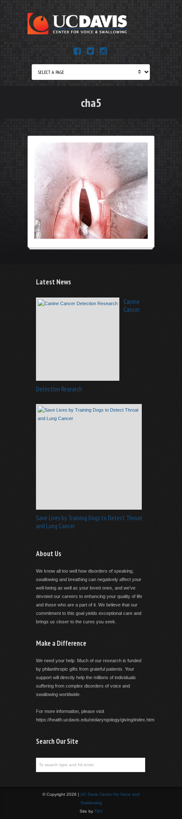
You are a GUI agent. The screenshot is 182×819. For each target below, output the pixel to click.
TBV (98, 811)
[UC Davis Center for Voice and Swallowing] (78, 34)
